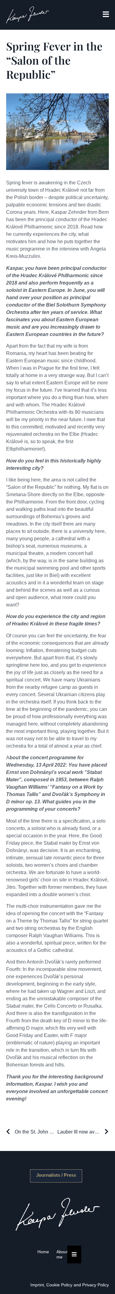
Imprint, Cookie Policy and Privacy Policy (69, 1284)
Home (43, 1251)
